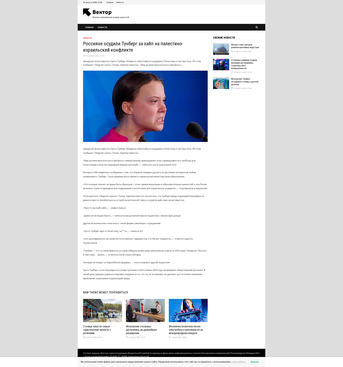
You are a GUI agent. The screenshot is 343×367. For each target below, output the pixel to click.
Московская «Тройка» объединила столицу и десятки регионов (244, 82)
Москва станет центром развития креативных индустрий (245, 46)
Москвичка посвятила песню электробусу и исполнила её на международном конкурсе (186, 330)
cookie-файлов (238, 362)
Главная (110, 2)
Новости (120, 2)
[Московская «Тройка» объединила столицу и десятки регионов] (221, 79)
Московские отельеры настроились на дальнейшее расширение (141, 330)
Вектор (102, 12)
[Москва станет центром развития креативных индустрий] (221, 45)
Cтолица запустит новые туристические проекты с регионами (97, 330)
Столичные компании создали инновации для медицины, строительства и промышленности (244, 64)
